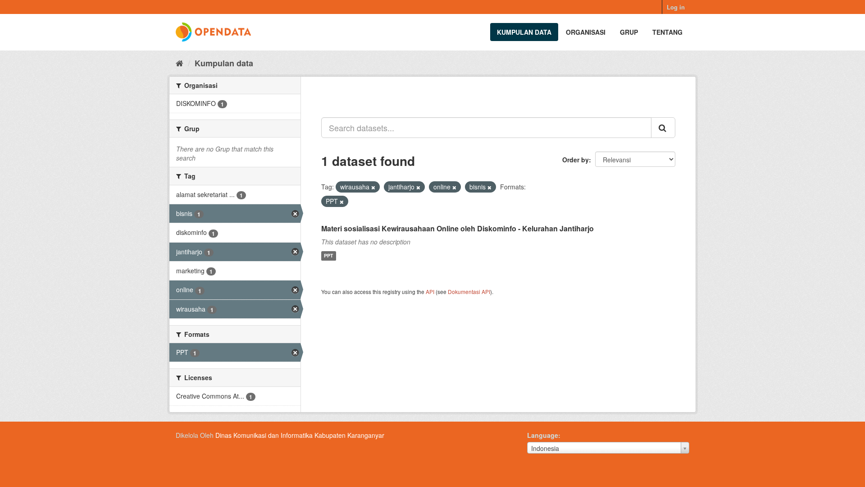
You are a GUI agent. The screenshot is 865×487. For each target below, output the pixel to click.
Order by (575, 159)
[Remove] (373, 187)
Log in (676, 7)
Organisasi (586, 32)
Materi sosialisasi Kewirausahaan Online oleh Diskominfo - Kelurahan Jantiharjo (457, 228)
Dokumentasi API (469, 291)
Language (542, 435)
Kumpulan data (524, 32)
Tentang (667, 32)
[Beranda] (179, 63)
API (430, 291)
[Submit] (663, 127)
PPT (328, 256)
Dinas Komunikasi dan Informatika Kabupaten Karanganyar (299, 435)
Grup (629, 32)
